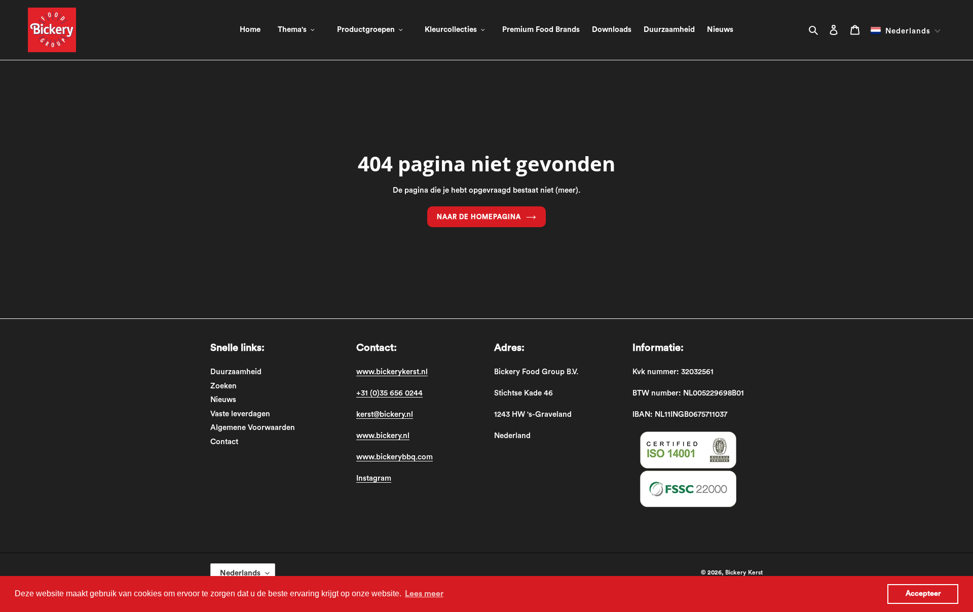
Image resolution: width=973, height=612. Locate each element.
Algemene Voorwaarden (252, 427)
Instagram (373, 478)
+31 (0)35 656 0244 (389, 393)
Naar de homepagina (479, 216)
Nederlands (240, 573)
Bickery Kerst (744, 572)
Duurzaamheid (235, 372)
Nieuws (223, 400)
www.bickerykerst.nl (392, 372)
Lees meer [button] (424, 594)
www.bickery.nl (382, 436)
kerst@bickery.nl (384, 414)
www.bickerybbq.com (394, 457)
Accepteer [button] (923, 593)
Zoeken (223, 386)
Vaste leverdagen (240, 414)
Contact (224, 442)
